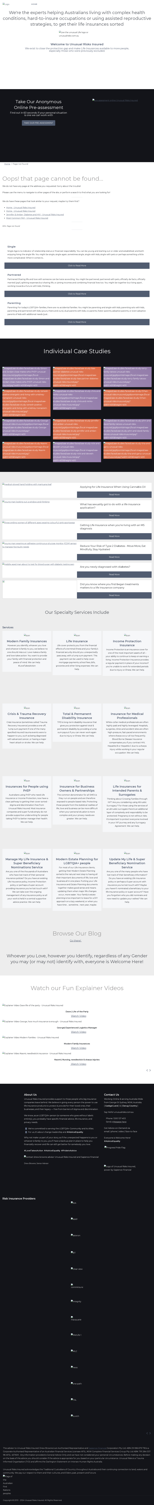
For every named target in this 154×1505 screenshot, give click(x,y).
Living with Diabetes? (86, 62)
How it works (82, 24)
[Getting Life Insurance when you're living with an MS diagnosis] (39, 530)
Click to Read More (77, 265)
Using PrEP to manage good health (86, 68)
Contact (140, 4)
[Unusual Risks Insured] (15, 4)
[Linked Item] (77, 1011)
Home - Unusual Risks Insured (20, 207)
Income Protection (53, 57)
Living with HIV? (83, 56)
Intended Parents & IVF (54, 156)
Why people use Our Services (86, 31)
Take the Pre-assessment (111, 44)
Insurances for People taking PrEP (53, 90)
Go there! (76, 940)
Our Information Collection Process (112, 28)
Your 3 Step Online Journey (112, 19)
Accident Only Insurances (52, 116)
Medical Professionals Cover (53, 103)
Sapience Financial (98, 1448)
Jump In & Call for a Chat (112, 36)
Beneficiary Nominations (54, 181)
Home (34, 4)
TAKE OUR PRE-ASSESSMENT (38, 123)
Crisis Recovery (52, 65)
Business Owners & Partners (53, 129)
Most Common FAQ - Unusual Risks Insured (27, 218)
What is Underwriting (86, 38)
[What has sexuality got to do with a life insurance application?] (39, 509)
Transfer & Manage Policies (52, 192)
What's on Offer (83, 18)
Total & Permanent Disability (52, 46)
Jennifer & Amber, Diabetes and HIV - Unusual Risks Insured (35, 214)
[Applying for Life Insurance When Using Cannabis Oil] (39, 490)
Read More (114, 494)
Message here (119, 1122)
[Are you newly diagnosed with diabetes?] (39, 570)
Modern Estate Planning (52, 168)
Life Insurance (52, 34)
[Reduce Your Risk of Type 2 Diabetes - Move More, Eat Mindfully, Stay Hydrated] (39, 551)
